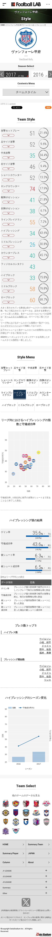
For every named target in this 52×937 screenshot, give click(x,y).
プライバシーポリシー (27, 910)
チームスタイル (26, 92)
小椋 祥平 (45, 642)
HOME (3, 25)
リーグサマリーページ (11, 326)
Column (6, 862)
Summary (6, 888)
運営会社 (40, 910)
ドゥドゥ (46, 645)
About (31, 862)
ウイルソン (45, 639)
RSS (48, 107)
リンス (47, 680)
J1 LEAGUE (7, 871)
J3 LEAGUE (7, 882)
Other (5, 893)
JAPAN (31, 853)
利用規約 (5, 910)
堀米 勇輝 (45, 652)
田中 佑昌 (45, 649)
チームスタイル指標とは (16, 317)
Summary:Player (10, 853)
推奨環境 (13, 910)
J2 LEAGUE (7, 876)
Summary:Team (35, 844)
